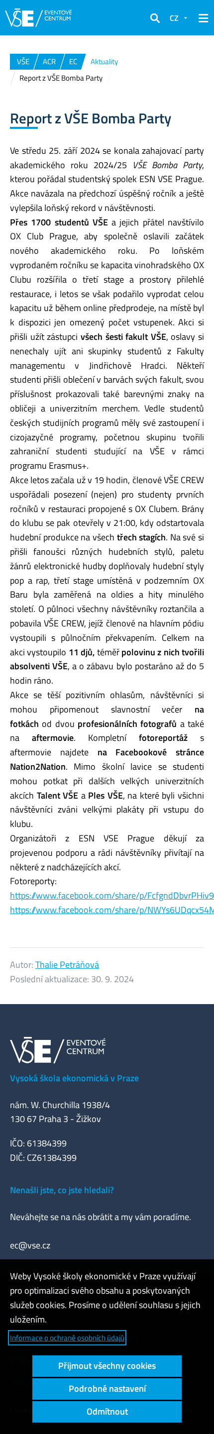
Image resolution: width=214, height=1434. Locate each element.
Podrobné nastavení (107, 1388)
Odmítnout (107, 1411)
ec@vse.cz (30, 1245)
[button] (154, 17)
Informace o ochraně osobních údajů (67, 1337)
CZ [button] (174, 18)
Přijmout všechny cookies (107, 1365)
